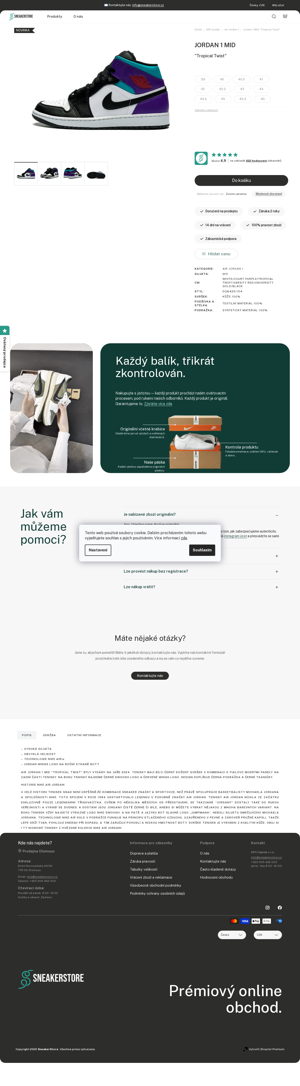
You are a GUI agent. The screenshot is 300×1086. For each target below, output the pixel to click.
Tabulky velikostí (143, 869)
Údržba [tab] (49, 735)
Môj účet (278, 5)
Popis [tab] (27, 735)
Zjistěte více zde (158, 404)
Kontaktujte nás (150, 676)
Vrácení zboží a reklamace (151, 877)
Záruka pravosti (142, 861)
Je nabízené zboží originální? (150, 514)
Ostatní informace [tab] (84, 735)
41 (261, 79)
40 (222, 79)
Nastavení (98, 550)
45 (223, 99)
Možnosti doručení (269, 194)
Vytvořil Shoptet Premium (266, 1049)
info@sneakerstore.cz (148, 5)
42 (203, 89)
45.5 (242, 99)
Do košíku (241, 180)
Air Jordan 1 (233, 268)
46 (263, 99)
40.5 (241, 79)
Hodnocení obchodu (216, 877)
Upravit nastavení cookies (113, 1049)
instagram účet (235, 536)
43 (242, 89)
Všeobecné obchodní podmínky (155, 885)
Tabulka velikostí (206, 110)
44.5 (203, 99)
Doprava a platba (144, 853)
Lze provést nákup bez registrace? (156, 571)
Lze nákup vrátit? (139, 587)
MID (225, 274)
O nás (204, 853)
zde (184, 538)
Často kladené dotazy (218, 869)
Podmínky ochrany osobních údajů (157, 893)
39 (203, 79)
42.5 (222, 89)
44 (261, 89)
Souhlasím (202, 550)
